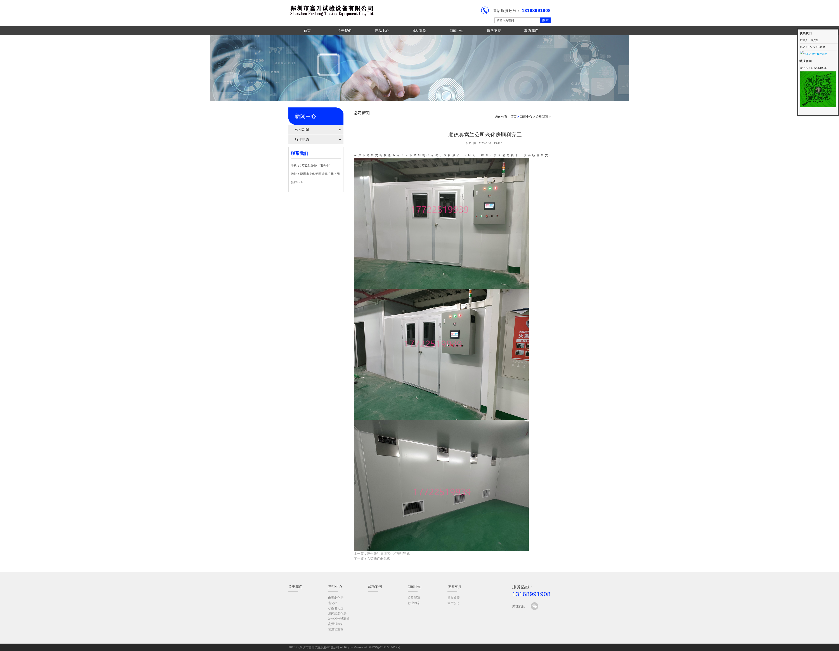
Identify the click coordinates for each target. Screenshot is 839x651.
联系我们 (531, 31)
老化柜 (332, 603)
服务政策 (453, 597)
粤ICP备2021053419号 (384, 647)
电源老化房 (335, 597)
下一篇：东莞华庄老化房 (372, 559)
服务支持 (494, 31)
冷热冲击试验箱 (339, 618)
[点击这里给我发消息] (813, 53)
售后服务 (453, 603)
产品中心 (382, 31)
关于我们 (345, 31)
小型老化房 (335, 608)
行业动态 (302, 139)
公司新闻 (302, 129)
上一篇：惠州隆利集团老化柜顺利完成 (382, 553)
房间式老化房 (337, 613)
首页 (307, 31)
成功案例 (419, 31)
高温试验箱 (335, 624)
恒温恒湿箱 (335, 629)
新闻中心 (457, 31)
